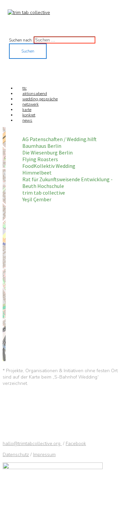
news (27, 120)
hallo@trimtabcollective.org (32, 443)
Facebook (76, 443)
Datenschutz (16, 454)
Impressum (44, 454)
